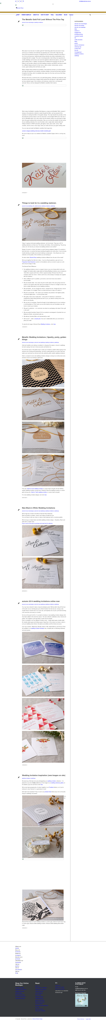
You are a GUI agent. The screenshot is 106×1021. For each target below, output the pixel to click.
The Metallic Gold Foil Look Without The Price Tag (43, 19)
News (76, 41)
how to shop (38, 995)
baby (76, 29)
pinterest (18, 959)
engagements (78, 32)
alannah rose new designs (28, 22)
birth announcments (20, 995)
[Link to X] (16, 1)
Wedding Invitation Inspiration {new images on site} (43, 775)
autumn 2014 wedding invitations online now (41, 601)
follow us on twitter (59, 987)
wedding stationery (19, 991)
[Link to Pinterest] (23, 1)
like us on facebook (60, 989)
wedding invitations (38, 22)
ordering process (39, 996)
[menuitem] (18, 15)
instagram (18, 955)
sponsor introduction (79, 45)
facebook (18, 951)
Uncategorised (78, 52)
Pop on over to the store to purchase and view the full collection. (37, 523)
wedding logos (18, 993)
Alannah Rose (33, 257)
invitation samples (19, 987)
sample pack (38, 318)
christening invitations (20, 996)
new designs (19, 969)
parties (76, 43)
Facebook (51, 787)
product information (39, 1000)
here (54, 324)
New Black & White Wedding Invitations (38, 508)
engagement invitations (20, 989)
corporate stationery (20, 998)
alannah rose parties (79, 25)
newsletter (18, 962)
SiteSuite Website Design (37, 1019)
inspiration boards (79, 36)
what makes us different (41, 987)
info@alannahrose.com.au (85, 1)
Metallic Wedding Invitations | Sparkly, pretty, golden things (44, 338)
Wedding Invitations (45, 324)
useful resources (39, 1009)
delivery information (40, 1002)
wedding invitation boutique (37, 628)
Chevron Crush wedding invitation (35, 488)
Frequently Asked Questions (29, 262)
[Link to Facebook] (18, 1)
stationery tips (38, 206)
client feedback (39, 993)
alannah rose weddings (27, 206)
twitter (17, 948)
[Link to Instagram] (21, 1)
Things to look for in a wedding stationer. (39, 203)
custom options (39, 1003)
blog (17, 973)
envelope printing (79, 34)
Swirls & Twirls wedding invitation (39, 492)
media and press (78, 39)
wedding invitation (51, 781)
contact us (57, 985)
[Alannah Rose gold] (19, 8)
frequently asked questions (41, 1005)
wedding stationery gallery (57, 783)
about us (37, 986)
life (33, 206)
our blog (37, 1007)
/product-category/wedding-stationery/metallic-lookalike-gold (36, 131)
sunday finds (78, 48)
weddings (53, 206)
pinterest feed (48, 791)
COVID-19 (77, 31)
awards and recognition (40, 989)
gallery (17, 966)
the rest (76, 50)
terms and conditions (40, 1010)
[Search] (90, 15)
